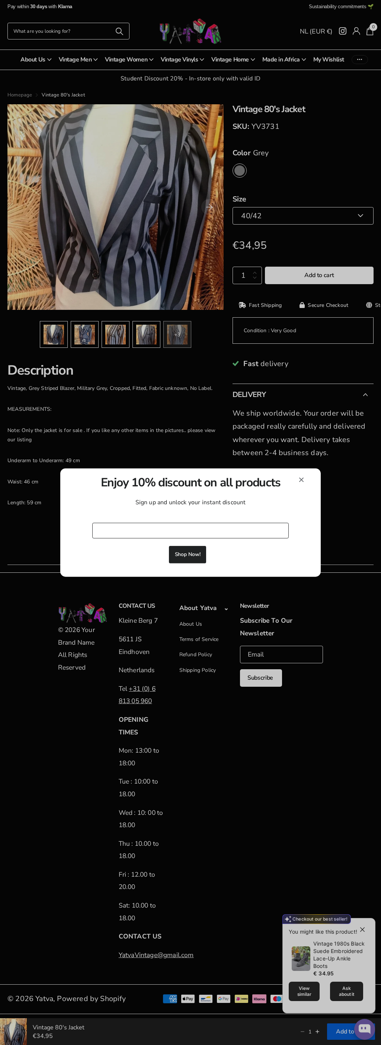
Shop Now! (188, 554)
